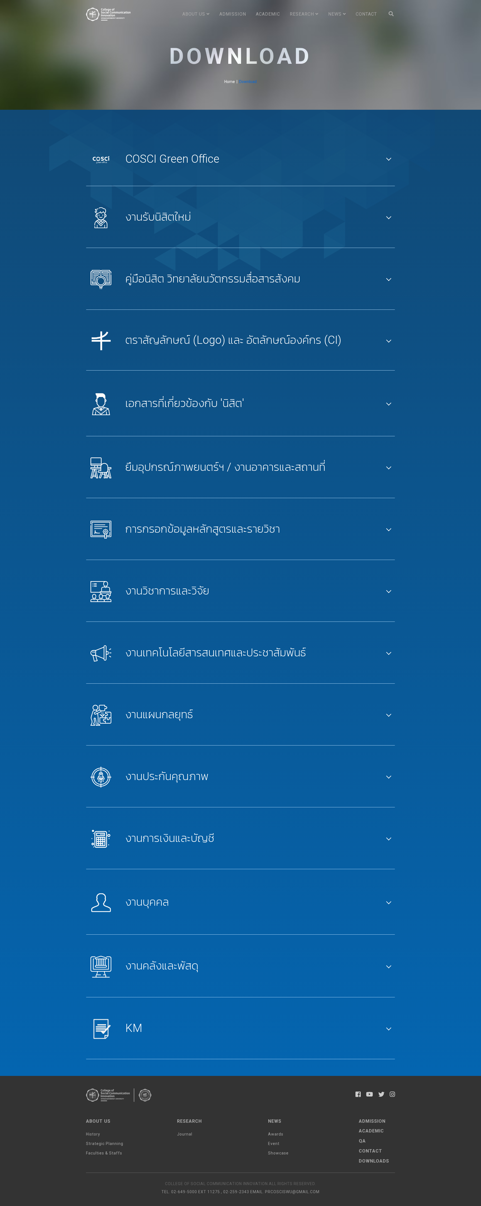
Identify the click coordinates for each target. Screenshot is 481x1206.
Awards (275, 1134)
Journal (184, 1134)
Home (229, 81)
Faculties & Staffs (104, 1153)
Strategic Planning (104, 1143)
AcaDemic (371, 1131)
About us (194, 14)
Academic (268, 14)
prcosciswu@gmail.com (292, 1192)
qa (362, 1141)
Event (273, 1143)
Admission (232, 14)
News (335, 14)
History (93, 1134)
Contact (366, 14)
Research (302, 14)
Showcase (278, 1153)
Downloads (374, 1161)
